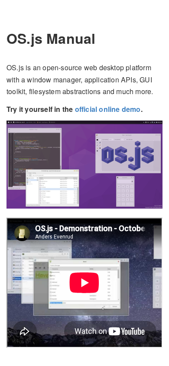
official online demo (108, 109)
